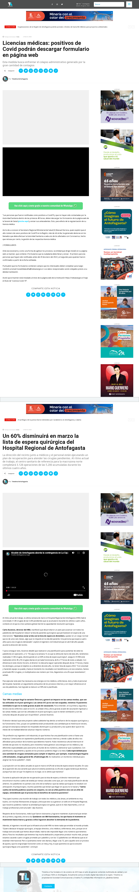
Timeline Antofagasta (20, 79)
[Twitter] (62, 4)
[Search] (121, 4)
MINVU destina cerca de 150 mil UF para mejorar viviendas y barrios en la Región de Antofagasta (54, 27)
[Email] (41, 71)
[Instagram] (57, 4)
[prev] (129, 26)
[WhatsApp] (31, 71)
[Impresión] (46, 71)
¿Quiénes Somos (112, 878)
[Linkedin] (36, 71)
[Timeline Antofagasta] (6, 79)
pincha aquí (23, 221)
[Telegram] (51, 71)
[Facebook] (52, 4)
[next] (133, 26)
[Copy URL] (56, 71)
